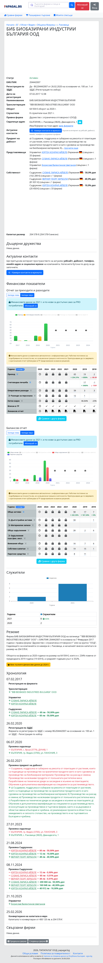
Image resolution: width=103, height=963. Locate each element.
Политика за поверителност (55, 953)
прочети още (71, 148)
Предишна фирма (17, 941)
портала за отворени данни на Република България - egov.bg (68, 956)
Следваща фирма (37, 941)
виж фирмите (66, 125)
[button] (40, 376)
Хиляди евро (27, 295)
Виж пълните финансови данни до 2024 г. (29, 664)
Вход (94, 7)
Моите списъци (63, 15)
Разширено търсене (39, 15)
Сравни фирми (14, 15)
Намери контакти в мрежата (47, 130)
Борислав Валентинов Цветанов (59, 165)
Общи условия (30, 953)
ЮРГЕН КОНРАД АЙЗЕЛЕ (54, 152)
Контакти (78, 953)
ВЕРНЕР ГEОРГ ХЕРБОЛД (55, 178)
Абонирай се (82, 6)
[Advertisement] (54, 56)
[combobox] (48, 5)
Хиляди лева (13, 295)
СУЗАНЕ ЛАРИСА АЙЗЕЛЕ (54, 158)
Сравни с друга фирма (53, 418)
